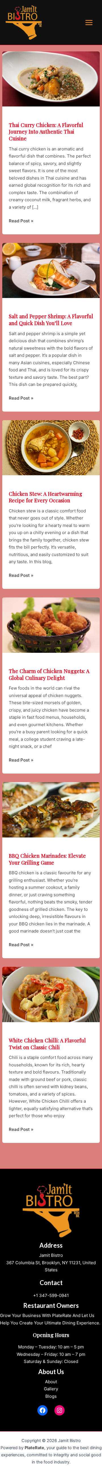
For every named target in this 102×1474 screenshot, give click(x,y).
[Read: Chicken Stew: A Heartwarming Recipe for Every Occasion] (51, 447)
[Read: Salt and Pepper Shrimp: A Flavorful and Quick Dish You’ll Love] (51, 270)
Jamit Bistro (51, 1255)
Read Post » (21, 221)
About (51, 1381)
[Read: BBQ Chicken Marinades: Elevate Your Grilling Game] (51, 809)
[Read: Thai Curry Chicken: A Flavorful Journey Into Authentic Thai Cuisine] (51, 78)
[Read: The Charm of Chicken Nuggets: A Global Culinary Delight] (51, 624)
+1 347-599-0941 (51, 1295)
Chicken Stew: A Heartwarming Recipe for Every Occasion (45, 497)
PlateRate (34, 1447)
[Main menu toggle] (89, 22)
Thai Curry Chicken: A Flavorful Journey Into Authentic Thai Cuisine (46, 131)
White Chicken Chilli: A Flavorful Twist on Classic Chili (47, 1044)
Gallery (51, 1389)
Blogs (51, 1396)
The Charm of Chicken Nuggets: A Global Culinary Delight (49, 674)
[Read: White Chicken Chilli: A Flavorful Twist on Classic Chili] (51, 994)
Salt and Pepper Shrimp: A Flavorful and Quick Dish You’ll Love (51, 320)
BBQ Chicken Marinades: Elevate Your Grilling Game (47, 859)
